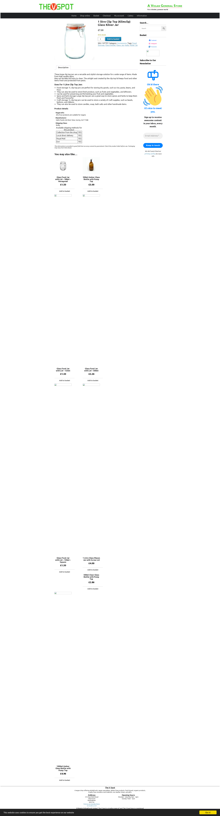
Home (74, 16)
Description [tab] (63, 67)
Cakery (130, 16)
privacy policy (149, 154)
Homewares (122, 43)
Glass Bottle (110, 45)
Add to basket (113, 39)
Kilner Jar (134, 45)
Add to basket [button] (64, 191)
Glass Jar (120, 45)
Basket (96, 16)
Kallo (127, 45)
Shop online (85, 16)
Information (142, 16)
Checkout (107, 16)
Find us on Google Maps (92, 804)
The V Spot (110, 788)
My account (119, 16)
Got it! (208, 812)
